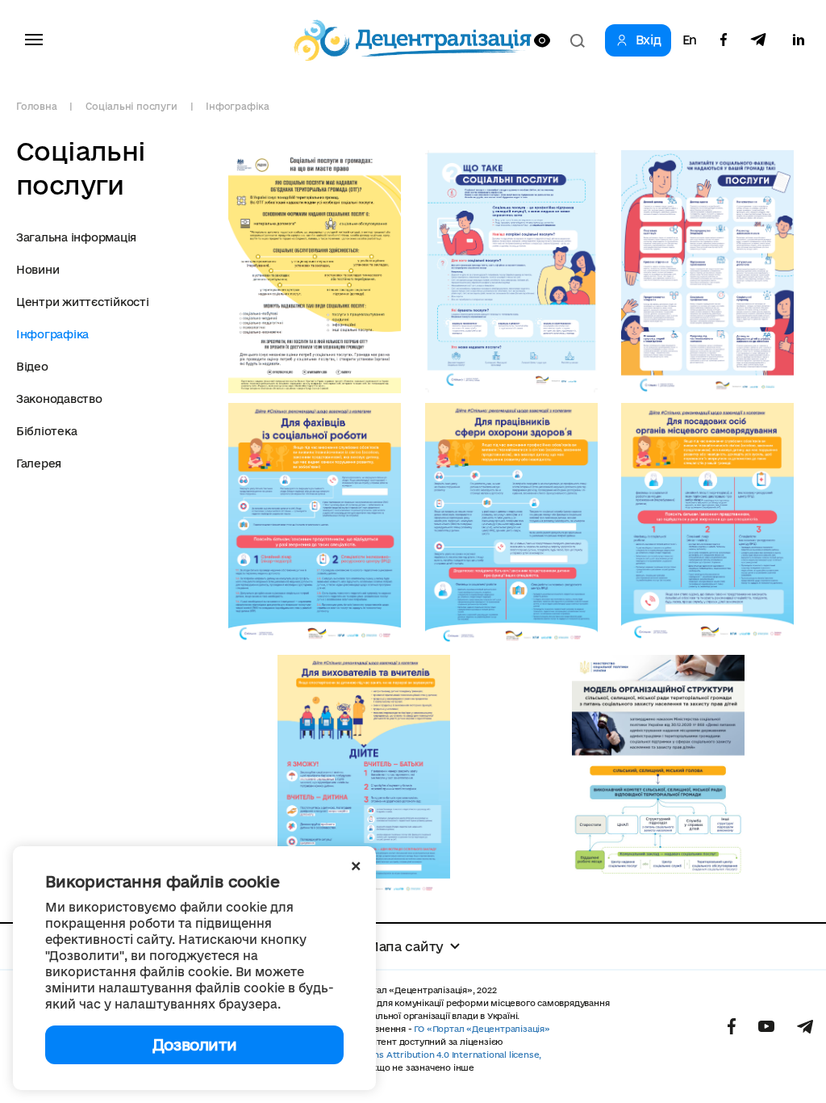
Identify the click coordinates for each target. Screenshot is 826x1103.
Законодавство (59, 398)
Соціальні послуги (131, 106)
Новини (37, 269)
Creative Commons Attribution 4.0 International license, (420, 1054)
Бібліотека (46, 431)
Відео (32, 366)
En (689, 40)
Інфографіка (237, 106)
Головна (36, 106)
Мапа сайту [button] (405, 946)
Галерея (38, 463)
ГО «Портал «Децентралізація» (481, 1029)
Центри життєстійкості (82, 302)
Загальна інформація (76, 237)
